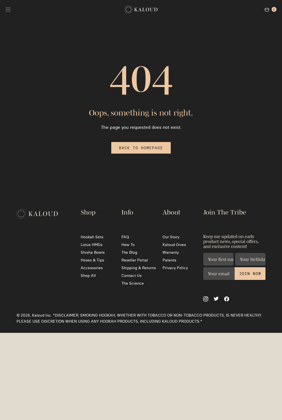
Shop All (88, 275)
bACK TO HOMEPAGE (141, 147)
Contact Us (131, 275)
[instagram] (205, 298)
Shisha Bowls (93, 252)
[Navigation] (8, 9)
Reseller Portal (134, 260)
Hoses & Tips (92, 260)
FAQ (125, 237)
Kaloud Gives (174, 245)
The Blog (129, 252)
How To (128, 245)
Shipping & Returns (138, 268)
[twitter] (216, 299)
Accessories (92, 268)
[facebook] (226, 298)
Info (127, 212)
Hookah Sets (92, 237)
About (171, 212)
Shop (88, 212)
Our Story (170, 237)
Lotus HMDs (91, 245)
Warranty (170, 252)
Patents (169, 260)
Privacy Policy (175, 268)
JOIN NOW (250, 273)
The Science (132, 283)
